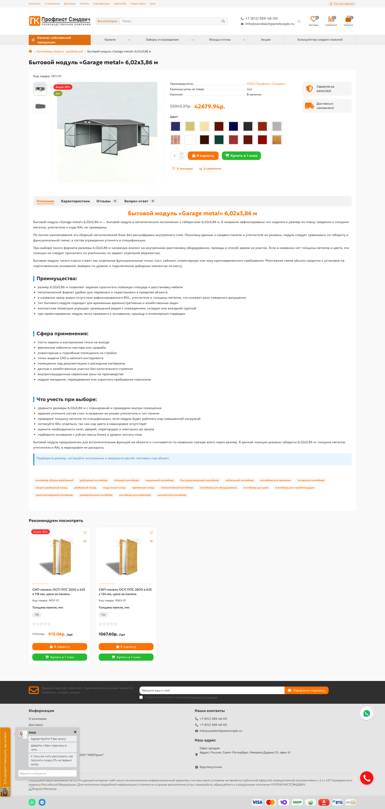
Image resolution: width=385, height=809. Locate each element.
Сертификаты (101, 3)
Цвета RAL (120, 3)
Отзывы (106, 201)
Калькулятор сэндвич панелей (319, 39)
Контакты (34, 3)
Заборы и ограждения (162, 39)
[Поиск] (223, 21)
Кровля (110, 39)
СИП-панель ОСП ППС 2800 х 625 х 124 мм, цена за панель (125, 592)
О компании (52, 3)
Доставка (70, 3)
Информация (41, 710)
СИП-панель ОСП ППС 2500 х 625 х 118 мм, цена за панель (58, 592)
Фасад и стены (220, 39)
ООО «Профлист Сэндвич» (266, 84)
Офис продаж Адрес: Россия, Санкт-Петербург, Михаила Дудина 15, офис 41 (245, 750)
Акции (265, 39)
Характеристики (75, 201)
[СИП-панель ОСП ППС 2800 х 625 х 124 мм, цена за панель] (126, 556)
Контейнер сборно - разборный (60, 51)
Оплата (84, 3)
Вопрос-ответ (139, 201)
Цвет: (174, 117)
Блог (153, 3)
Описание (45, 201)
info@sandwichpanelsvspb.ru (269, 24)
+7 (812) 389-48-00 (261, 18)
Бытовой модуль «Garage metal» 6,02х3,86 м (192, 213)
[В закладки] (85, 532)
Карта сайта (138, 3)
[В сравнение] (85, 541)
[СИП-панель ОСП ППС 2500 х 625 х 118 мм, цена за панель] (59, 556)
